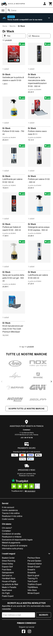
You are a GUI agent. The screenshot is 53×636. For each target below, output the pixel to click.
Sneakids (31, 572)
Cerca (13, 10)
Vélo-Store (32, 590)
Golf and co (7, 575)
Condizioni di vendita (11, 533)
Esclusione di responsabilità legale (17, 539)
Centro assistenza (10, 510)
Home (4, 26)
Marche (13, 26)
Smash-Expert (33, 566)
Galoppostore (8, 572)
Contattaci (26, 430)
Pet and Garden (34, 560)
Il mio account (8, 507)
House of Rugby (9, 581)
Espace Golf (7, 566)
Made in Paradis (9, 587)
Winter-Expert (33, 593)
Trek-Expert (32, 581)
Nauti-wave (7, 590)
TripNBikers (32, 587)
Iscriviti (43, 614)
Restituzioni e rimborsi (11, 536)
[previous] (1, 381)
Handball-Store (8, 578)
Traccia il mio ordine (11, 513)
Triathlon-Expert (34, 584)
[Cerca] (9, 10)
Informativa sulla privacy (12, 548)
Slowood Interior (34, 563)
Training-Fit (32, 578)
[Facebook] (24, 631)
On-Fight (6, 593)
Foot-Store (6, 569)
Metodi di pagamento (11, 542)
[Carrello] (51, 4)
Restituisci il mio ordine (12, 516)
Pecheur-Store (33, 557)
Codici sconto (8, 519)
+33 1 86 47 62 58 (26, 437)
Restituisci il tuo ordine (26, 475)
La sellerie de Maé (10, 584)
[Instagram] (29, 631)
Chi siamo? (7, 527)
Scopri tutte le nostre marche (26, 408)
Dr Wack (6, 74)
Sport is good (33, 575)
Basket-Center (8, 557)
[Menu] (3, 10)
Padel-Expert (7, 596)
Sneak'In (31, 569)
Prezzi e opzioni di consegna (14, 545)
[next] (51, 381)
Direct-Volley (7, 563)
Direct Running (8, 560)
